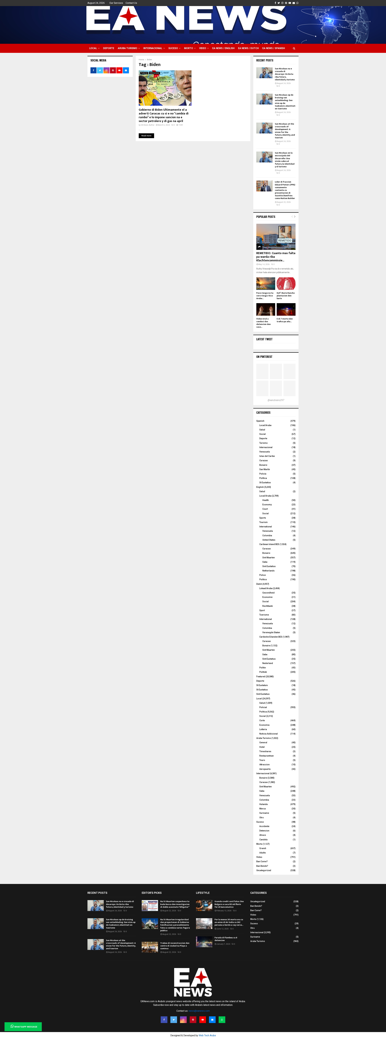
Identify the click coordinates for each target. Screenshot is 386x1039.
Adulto (262, 852)
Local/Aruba (265, 425)
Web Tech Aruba (207, 1035)
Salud (262, 429)
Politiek (263, 672)
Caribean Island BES (269, 544)
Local (93, 48)
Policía (262, 474)
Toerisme (264, 615)
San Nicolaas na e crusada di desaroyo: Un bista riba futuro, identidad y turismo (285, 74)
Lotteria (263, 729)
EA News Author (147, 125)
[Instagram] (183, 1019)
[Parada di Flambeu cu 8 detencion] (204, 941)
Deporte (108, 48)
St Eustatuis (262, 685)
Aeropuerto (265, 769)
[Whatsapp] (222, 1019)
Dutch (259, 584)
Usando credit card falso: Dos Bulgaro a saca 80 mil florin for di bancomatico (229, 904)
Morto (188, 48)
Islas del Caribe (267, 456)
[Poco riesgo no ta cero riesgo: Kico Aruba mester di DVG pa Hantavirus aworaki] (265, 283)
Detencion (264, 830)
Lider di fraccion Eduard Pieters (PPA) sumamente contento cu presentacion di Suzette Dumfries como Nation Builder (285, 190)
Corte (262, 720)
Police (262, 575)
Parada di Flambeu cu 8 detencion (226, 939)
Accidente (264, 826)
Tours (262, 760)
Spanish (260, 421)
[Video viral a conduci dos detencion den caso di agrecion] (265, 309)
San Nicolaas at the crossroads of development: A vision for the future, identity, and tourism (285, 130)
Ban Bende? (262, 866)
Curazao (263, 460)
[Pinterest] (193, 1019)
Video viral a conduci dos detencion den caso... (263, 323)
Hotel (262, 747)
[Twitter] (173, 1019)
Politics (263, 579)
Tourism (263, 522)
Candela (263, 839)
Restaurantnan (266, 756)
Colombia (267, 535)
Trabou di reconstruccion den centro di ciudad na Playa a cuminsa (174, 945)
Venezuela (264, 452)
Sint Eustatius (269, 566)
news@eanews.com (199, 1010)
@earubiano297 (276, 400)
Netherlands (268, 570)
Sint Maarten (268, 557)
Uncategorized (263, 870)
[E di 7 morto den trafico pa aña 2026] (286, 309)
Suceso (173, 48)
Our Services (116, 3)
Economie (267, 597)
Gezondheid (268, 593)
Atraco (262, 835)
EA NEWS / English (223, 48)
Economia (264, 725)
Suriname (264, 813)
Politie (262, 667)
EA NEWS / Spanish (273, 48)
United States (268, 540)
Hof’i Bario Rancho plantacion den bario (286, 295)
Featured (144, 73)
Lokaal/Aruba (265, 588)
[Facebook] (164, 1019)
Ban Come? (262, 861)
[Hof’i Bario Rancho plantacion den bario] (286, 283)
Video (202, 48)
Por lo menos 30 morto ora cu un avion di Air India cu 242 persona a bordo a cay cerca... (229, 922)
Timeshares (265, 751)
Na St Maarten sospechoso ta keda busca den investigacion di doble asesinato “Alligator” (175, 904)
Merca (262, 808)
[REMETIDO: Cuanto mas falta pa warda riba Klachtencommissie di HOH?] (276, 237)
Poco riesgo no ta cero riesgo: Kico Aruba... (264, 295)
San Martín (264, 469)
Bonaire (263, 465)
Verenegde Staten (271, 632)
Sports (262, 518)
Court (265, 509)
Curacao (266, 548)
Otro (261, 817)
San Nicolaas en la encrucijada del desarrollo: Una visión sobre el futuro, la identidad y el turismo (284, 159)
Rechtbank (267, 606)
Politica (263, 711)
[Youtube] (202, 1019)
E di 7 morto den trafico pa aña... (285, 320)
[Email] (212, 1019)
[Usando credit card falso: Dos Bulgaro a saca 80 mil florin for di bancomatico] (204, 905)
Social (262, 434)
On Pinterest (264, 357)
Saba (264, 562)
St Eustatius (265, 482)
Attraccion (264, 764)
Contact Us (131, 3)
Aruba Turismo (127, 48)
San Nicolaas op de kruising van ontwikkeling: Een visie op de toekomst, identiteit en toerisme (285, 101)
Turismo (263, 443)
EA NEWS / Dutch (248, 48)
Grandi (262, 848)
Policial (263, 707)
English (260, 487)
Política (263, 478)
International (265, 526)
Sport (262, 610)
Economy (267, 504)
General (263, 742)
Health (265, 500)
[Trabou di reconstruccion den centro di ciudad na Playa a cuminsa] (150, 947)
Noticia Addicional (268, 734)
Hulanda (263, 804)
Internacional (152, 48)
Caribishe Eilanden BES (270, 637)
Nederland (267, 663)
